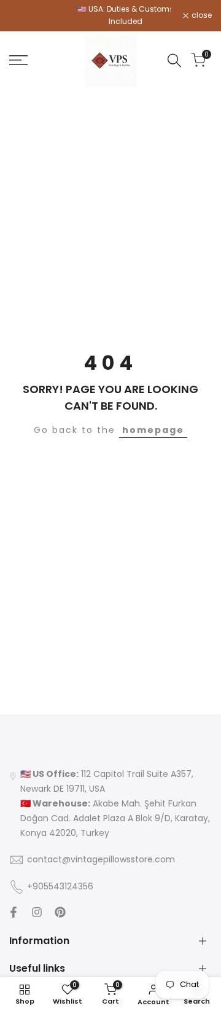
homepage (153, 430)
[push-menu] (18, 60)
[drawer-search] (174, 60)
